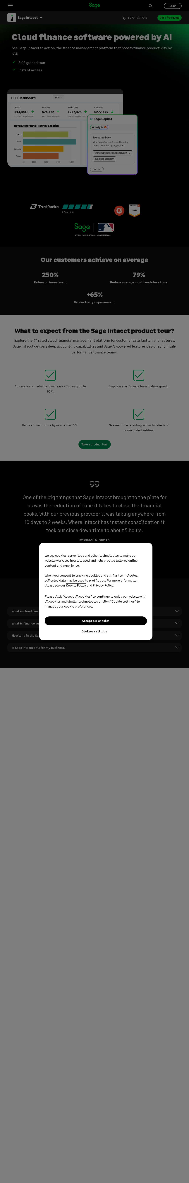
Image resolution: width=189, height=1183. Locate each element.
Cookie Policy (76, 585)
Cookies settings (94, 631)
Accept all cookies (96, 620)
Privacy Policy (103, 585)
